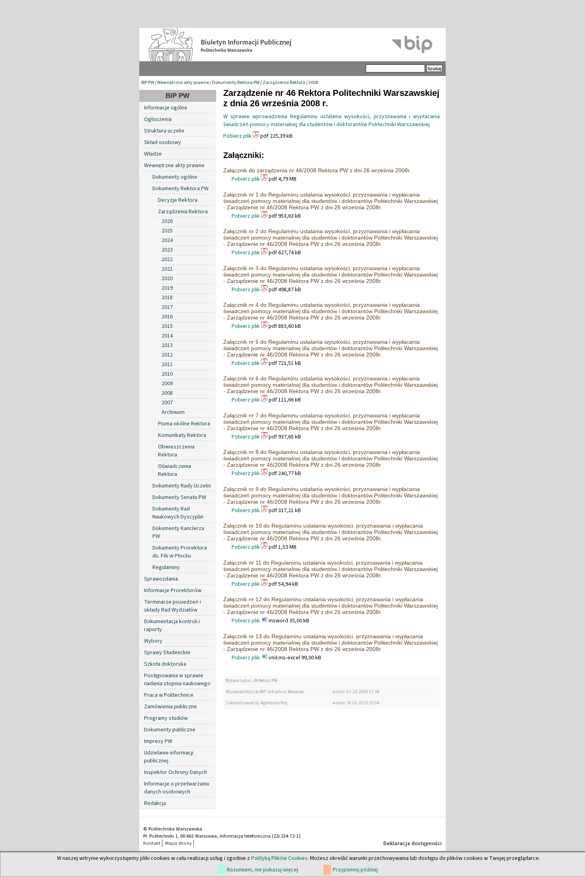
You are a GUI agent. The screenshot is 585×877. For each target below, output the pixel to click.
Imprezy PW (158, 741)
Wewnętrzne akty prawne (183, 82)
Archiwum (173, 412)
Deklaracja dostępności (412, 844)
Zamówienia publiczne (170, 707)
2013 (167, 345)
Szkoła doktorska (165, 664)
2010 (167, 374)
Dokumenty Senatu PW (179, 497)
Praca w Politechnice (168, 695)
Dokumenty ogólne (174, 177)
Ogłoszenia (158, 119)
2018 (167, 298)
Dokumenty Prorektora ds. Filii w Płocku (179, 552)
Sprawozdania (161, 579)
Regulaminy (166, 567)
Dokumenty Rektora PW (235, 82)
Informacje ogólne (165, 108)
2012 (167, 355)
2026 (167, 221)
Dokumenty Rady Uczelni (181, 486)
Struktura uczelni (164, 131)
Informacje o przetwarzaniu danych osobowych (176, 788)
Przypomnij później (355, 870)
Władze (153, 154)
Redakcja (155, 803)
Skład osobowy (162, 142)
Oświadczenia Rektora (174, 470)
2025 (167, 231)
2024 (167, 240)
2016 (167, 317)
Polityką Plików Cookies (279, 858)
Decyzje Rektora (177, 200)
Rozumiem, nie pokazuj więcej (262, 870)
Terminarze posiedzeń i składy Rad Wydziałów (172, 606)
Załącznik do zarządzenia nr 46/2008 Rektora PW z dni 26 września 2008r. (317, 170)
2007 (167, 403)
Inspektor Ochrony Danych (175, 772)
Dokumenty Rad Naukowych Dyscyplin (177, 513)
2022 (167, 259)
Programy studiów (166, 718)
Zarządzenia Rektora (284, 82)
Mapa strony (178, 843)
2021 (167, 269)
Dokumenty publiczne (169, 730)
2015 (167, 326)
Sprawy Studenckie (167, 653)
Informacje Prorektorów (172, 590)
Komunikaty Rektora (182, 435)
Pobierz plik (237, 136)
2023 (167, 250)
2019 (167, 288)
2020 (167, 279)
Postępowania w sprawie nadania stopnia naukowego (177, 680)
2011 (167, 364)
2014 (167, 336)
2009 (167, 384)
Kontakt (151, 843)
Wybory (153, 641)
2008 (313, 82)
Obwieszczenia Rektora (176, 451)
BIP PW (147, 82)
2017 (167, 307)
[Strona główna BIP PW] (292, 44)
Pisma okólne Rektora (184, 424)
